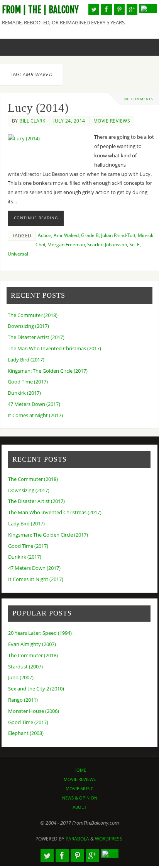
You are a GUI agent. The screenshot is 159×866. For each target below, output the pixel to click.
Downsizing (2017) (28, 326)
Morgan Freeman (66, 244)
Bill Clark (32, 121)
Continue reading (36, 217)
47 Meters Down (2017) (34, 404)
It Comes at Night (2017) (35, 415)
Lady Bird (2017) (26, 359)
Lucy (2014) (38, 107)
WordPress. (109, 838)
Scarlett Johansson (107, 244)
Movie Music (79, 788)
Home (79, 770)
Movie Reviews (111, 121)
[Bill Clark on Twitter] (93, 9)
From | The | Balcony (40, 9)
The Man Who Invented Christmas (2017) (54, 348)
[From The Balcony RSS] (148, 8)
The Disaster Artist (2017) (36, 337)
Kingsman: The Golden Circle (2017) (48, 371)
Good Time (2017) (28, 381)
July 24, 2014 (69, 121)
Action (44, 235)
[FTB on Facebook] (106, 9)
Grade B (90, 235)
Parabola (77, 838)
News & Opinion (79, 798)
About (80, 807)
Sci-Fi (134, 244)
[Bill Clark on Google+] (132, 9)
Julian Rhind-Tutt (118, 235)
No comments (138, 99)
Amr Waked (66, 235)
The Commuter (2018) (33, 315)
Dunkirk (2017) (24, 393)
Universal (18, 254)
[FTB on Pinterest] (119, 9)
